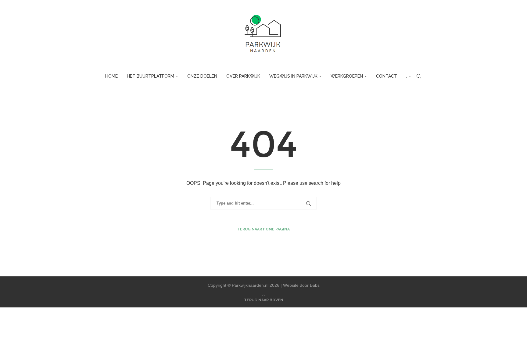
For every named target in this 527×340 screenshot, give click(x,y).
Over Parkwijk (243, 76)
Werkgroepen (347, 76)
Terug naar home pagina (263, 229)
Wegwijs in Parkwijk (293, 76)
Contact (386, 76)
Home (111, 76)
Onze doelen (202, 76)
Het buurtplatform (150, 76)
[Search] (419, 76)
